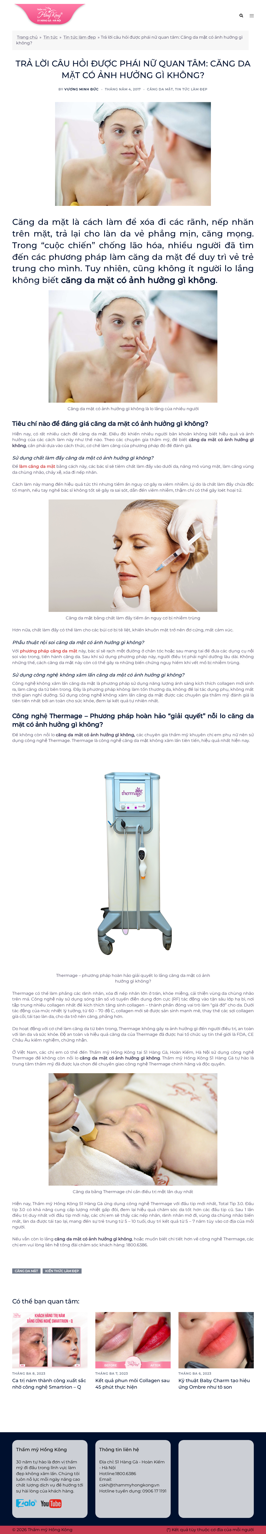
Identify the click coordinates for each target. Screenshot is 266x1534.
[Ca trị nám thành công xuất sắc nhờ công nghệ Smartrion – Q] (50, 1339)
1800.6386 (125, 1473)
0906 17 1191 (154, 1491)
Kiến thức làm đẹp (62, 1271)
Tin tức (50, 37)
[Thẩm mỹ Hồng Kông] (50, 14)
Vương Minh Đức (81, 89)
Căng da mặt (160, 89)
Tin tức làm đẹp (79, 37)
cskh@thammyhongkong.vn (129, 1485)
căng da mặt (26, 1271)
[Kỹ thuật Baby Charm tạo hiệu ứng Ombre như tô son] (216, 1339)
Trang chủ (27, 37)
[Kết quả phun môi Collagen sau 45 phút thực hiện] (133, 1339)
